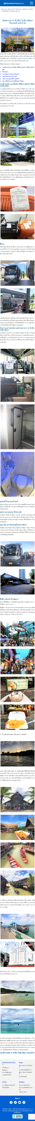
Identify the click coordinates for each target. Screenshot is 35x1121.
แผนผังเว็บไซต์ (6, 1075)
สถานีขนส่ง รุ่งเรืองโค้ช (24, 103)
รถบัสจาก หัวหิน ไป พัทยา (25, 58)
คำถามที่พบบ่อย (6, 1072)
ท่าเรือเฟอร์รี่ (23, 1076)
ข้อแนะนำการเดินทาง (14, 9)
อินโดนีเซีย (5, 1087)
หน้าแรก (4, 9)
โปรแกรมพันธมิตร (24, 1085)
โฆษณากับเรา (23, 1092)
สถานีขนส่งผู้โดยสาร (25, 1070)
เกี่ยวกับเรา (5, 1067)
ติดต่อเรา (5, 1070)
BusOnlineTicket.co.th (24, 1047)
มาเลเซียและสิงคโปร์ (8, 1085)
